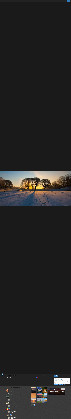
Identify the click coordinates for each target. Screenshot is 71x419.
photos (35, 404)
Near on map (14, 387)
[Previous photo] (0, 182)
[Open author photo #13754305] (44, 400)
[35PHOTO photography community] (4, 1)
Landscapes (34, 405)
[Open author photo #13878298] (44, 395)
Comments (9, 387)
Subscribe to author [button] (56, 375)
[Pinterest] (37, 377)
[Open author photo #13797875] (39, 400)
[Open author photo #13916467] (33, 395)
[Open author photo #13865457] (33, 400)
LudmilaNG (10, 414)
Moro (9, 408)
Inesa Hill (10, 402)
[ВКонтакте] (36, 377)
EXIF (18, 387)
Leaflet (56, 383)
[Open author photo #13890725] (39, 395)
